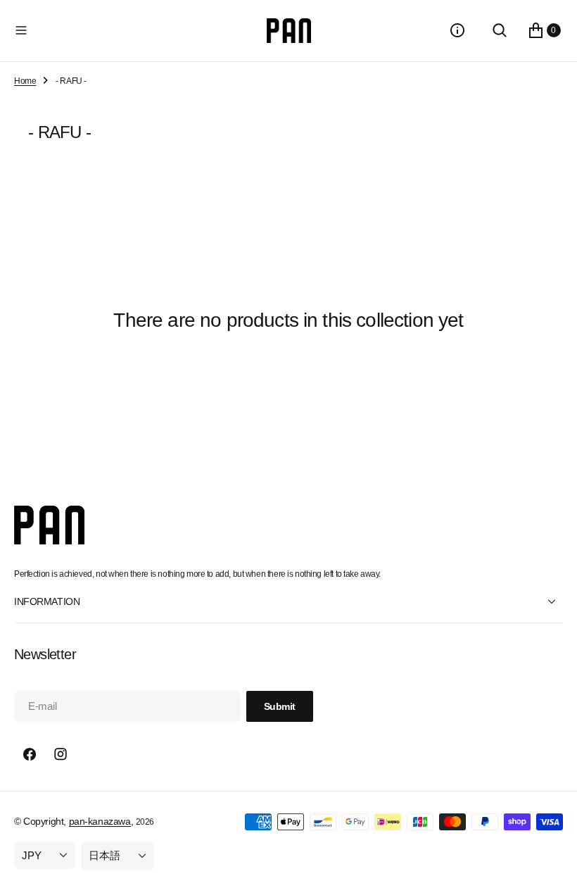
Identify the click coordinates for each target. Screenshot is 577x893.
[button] (137, 30)
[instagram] (60, 754)
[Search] (499, 30)
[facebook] (29, 754)
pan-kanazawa (100, 821)
